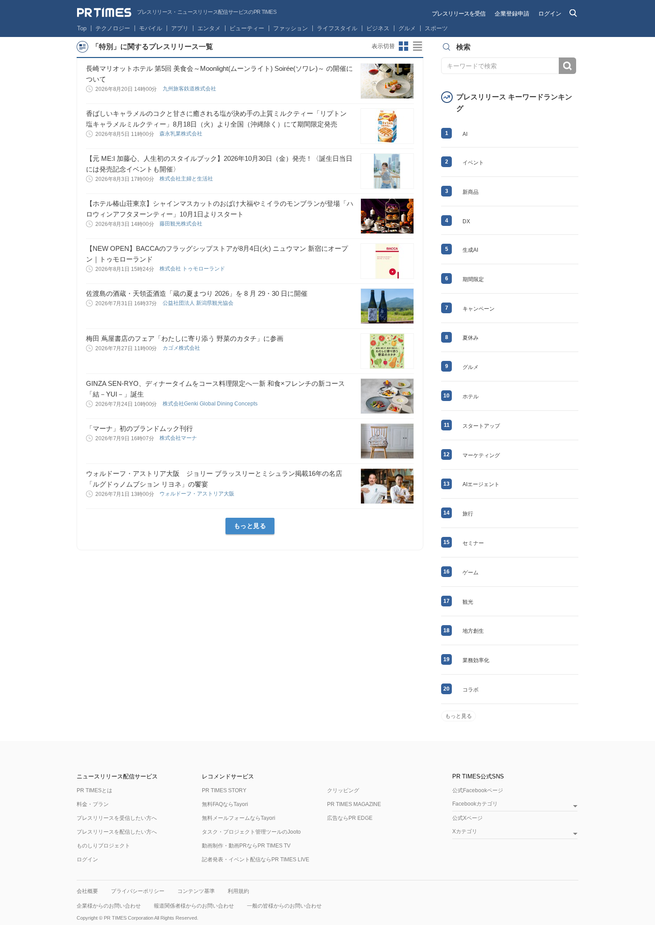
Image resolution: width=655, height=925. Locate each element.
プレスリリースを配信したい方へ (117, 832)
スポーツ (436, 28)
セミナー (473, 543)
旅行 (468, 514)
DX (466, 221)
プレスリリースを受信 (458, 13)
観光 (468, 602)
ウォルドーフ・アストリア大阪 (198, 494)
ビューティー (246, 28)
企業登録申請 (512, 13)
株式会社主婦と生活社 (187, 179)
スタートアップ (481, 426)
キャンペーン (479, 309)
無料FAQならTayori (225, 804)
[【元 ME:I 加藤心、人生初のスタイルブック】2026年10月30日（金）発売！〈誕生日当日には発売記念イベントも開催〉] (387, 171)
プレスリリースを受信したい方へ (117, 818)
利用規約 (238, 891)
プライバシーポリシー (137, 891)
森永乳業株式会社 (182, 134)
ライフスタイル (337, 28)
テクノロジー (112, 28)
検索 (567, 65)
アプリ (179, 28)
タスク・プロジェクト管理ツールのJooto (251, 832)
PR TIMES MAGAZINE (354, 804)
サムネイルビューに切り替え (403, 46)
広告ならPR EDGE (350, 818)
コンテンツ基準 (196, 891)
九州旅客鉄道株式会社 (190, 89)
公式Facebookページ (477, 790)
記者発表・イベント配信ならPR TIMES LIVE (255, 859)
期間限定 (473, 279)
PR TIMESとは (94, 790)
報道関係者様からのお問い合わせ (194, 906)
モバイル (150, 28)
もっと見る (250, 525)
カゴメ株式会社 (182, 348)
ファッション (290, 28)
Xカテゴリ (464, 832)
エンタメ (209, 28)
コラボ (471, 690)
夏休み (471, 338)
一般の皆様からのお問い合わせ (284, 906)
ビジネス (377, 28)
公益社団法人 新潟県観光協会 (199, 303)
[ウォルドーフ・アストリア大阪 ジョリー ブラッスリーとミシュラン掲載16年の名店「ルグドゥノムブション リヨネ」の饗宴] (387, 486)
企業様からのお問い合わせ (109, 906)
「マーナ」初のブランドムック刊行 (139, 428)
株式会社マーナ (179, 438)
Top (81, 28)
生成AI (470, 250)
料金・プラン (93, 804)
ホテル (471, 396)
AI (465, 134)
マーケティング (481, 455)
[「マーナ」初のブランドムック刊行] (387, 441)
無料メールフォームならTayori (238, 818)
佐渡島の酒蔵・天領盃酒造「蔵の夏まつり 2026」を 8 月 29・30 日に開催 (196, 293)
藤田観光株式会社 (182, 224)
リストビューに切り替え (418, 46)
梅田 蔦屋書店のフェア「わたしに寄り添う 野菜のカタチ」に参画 (184, 338)
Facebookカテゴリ (475, 804)
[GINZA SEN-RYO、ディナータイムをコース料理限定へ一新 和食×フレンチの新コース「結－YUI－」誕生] (387, 396)
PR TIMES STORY (224, 790)
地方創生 (473, 631)
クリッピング (343, 790)
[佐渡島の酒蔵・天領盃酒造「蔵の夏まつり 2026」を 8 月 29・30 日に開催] (387, 306)
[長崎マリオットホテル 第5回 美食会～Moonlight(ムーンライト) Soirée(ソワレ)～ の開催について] (387, 81)
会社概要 (87, 891)
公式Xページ (467, 818)
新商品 (471, 192)
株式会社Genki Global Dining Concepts (211, 404)
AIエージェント (481, 484)
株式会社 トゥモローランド (193, 269)
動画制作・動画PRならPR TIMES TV (246, 846)
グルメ (407, 28)
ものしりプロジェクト (103, 846)
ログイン (549, 13)
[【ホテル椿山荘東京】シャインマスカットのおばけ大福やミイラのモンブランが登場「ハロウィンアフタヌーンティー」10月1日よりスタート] (387, 216)
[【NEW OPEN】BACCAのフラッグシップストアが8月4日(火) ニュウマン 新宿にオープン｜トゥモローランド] (387, 261)
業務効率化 (476, 660)
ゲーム (471, 572)
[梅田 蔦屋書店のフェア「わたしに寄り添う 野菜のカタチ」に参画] (387, 351)
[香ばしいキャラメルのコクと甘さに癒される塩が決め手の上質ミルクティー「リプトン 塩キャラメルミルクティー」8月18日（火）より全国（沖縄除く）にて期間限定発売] (387, 126)
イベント (473, 163)
